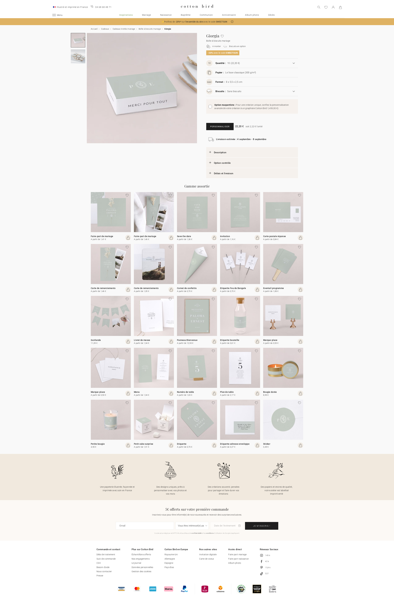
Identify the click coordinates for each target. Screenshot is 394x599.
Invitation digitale (208, 554)
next (88, 90)
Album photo (252, 15)
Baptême (186, 15)
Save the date (184, 236)
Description (220, 152)
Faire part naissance (238, 559)
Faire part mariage (237, 554)
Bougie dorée (270, 392)
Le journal (136, 563)
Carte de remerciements (103, 288)
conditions (210, 533)
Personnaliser (220, 126)
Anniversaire (229, 15)
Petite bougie (98, 444)
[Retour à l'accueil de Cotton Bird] (197, 10)
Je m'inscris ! (261, 526)
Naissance (166, 15)
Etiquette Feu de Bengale (233, 288)
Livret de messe (142, 340)
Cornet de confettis (187, 288)
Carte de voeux (206, 559)
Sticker (266, 444)
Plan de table (227, 392)
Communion (206, 15)
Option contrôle (222, 163)
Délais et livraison (223, 173)
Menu (137, 392)
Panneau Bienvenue (187, 340)
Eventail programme (273, 288)
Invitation (225, 236)
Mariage (146, 15)
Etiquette (182, 444)
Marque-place (270, 340)
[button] (232, 22)
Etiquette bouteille (229, 340)
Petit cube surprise (143, 444)
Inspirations (126, 15)
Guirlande (96, 340)
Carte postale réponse (274, 236)
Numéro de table (185, 392)
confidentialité (196, 533)
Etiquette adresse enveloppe (234, 444)
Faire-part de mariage (102, 236)
